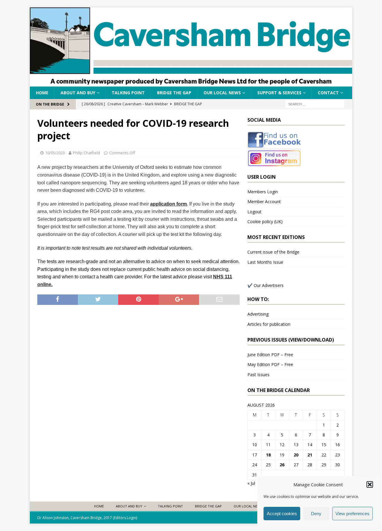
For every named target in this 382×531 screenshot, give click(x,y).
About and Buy (78, 92)
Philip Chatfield (86, 152)
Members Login (262, 192)
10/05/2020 (55, 152)
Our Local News (222, 92)
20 (296, 455)
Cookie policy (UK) (265, 221)
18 (268, 455)
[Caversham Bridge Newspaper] (191, 83)
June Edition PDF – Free (270, 354)
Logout (254, 211)
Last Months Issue (265, 262)
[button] (370, 484)
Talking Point (128, 92)
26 (282, 464)
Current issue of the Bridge (273, 252)
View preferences (352, 513)
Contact (328, 92)
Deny (316, 513)
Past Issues (258, 374)
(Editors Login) (125, 517)
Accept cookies (282, 513)
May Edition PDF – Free (270, 364)
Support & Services (279, 92)
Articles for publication (268, 324)
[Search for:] (315, 104)
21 (309, 455)
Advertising (258, 314)
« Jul (251, 483)
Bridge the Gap (174, 92)
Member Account (264, 201)
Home (42, 92)
